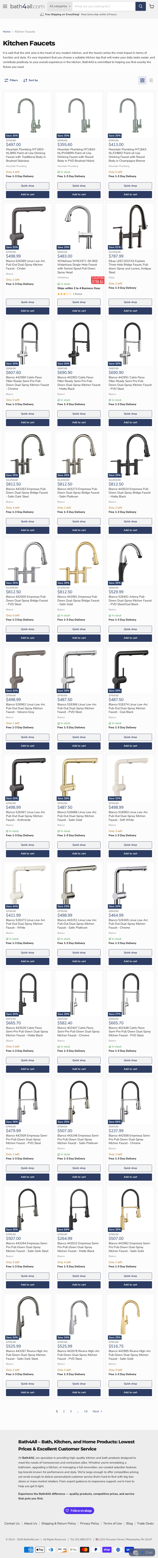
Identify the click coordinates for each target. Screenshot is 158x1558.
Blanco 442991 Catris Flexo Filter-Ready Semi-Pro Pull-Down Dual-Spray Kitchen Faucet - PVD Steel (130, 383)
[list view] (151, 80)
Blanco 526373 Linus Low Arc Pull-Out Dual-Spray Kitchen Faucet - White (25, 924)
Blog (129, 1523)
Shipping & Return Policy (58, 1523)
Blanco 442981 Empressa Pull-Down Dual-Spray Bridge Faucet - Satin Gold (78, 600)
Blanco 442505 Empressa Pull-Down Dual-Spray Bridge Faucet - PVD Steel (27, 600)
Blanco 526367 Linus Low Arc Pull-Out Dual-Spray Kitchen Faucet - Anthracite (25, 816)
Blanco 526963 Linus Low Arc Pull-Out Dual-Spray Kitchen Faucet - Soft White (128, 816)
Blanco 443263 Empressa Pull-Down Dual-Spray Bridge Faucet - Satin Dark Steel (27, 492)
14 (85, 1411)
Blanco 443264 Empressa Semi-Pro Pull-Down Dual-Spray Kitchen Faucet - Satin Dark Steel (27, 1247)
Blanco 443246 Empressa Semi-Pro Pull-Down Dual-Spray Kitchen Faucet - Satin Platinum (78, 1139)
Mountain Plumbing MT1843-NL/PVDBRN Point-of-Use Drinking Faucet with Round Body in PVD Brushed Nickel (76, 155)
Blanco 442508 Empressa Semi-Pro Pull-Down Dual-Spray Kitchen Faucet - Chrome (129, 1139)
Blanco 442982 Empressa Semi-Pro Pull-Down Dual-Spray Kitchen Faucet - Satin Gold (129, 1247)
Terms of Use (112, 1523)
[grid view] (142, 80)
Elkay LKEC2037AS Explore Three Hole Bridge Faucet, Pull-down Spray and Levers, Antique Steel (130, 266)
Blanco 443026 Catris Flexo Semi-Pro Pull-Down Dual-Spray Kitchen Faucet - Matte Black (27, 1031)
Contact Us (12, 1523)
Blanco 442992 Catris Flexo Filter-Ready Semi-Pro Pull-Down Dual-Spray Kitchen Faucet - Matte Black (78, 383)
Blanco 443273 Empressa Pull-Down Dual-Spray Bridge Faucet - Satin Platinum (78, 492)
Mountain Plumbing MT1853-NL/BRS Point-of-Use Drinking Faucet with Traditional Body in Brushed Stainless (26, 155)
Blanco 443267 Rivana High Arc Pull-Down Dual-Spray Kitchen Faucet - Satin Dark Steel (27, 1354)
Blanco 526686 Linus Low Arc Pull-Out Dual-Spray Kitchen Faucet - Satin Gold (77, 816)
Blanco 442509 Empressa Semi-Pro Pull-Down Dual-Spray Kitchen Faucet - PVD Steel (27, 1139)
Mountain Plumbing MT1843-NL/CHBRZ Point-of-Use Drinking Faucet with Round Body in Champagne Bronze (128, 155)
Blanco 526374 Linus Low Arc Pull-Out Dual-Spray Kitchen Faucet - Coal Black (128, 708)
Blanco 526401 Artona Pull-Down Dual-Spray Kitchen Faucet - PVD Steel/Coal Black (130, 600)
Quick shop (27, 186)
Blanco (9, 273)
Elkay (111, 277)
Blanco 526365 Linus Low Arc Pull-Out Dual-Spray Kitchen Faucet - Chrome (128, 924)
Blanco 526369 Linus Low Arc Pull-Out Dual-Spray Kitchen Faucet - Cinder (25, 264)
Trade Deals (145, 1523)
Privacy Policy (89, 1523)
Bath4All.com (31, 1539)
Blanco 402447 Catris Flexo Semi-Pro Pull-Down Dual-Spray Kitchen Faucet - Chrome (78, 1031)
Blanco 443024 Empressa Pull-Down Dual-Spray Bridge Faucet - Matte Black (129, 492)
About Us (30, 1523)
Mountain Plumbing (16, 166)
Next (96, 1411)
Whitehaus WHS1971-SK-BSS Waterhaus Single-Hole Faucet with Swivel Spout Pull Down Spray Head (77, 266)
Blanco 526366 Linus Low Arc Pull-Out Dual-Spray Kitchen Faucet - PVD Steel (77, 708)
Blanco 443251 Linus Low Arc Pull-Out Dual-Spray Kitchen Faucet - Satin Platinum (77, 924)
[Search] (140, 6)
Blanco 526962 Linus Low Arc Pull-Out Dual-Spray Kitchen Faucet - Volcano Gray (25, 708)
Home (7, 31)
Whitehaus (63, 277)
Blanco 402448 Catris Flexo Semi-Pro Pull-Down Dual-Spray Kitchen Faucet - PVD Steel (130, 1031)
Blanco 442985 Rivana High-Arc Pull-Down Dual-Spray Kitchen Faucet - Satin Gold (130, 1354)
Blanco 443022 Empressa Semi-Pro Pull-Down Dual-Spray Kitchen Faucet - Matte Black (78, 1247)
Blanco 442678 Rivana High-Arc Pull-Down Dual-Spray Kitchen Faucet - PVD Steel (78, 1354)
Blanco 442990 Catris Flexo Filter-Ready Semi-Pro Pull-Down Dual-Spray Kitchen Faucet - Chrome (27, 383)
